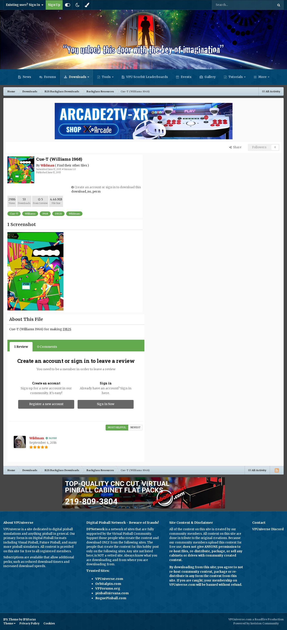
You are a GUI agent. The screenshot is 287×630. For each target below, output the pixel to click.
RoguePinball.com (110, 598)
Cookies (49, 623)
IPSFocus (29, 619)
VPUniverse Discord (268, 529)
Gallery (210, 77)
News (26, 77)
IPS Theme (10, 619)
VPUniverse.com (109, 579)
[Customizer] (67, 5)
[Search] (278, 5)
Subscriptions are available (23, 557)
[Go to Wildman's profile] (20, 442)
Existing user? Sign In (23, 5)
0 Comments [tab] (47, 347)
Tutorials (235, 77)
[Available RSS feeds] (277, 470)
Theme (8, 623)
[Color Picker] (87, 5)
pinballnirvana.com (112, 593)
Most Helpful (117, 427)
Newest (135, 427)
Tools (106, 77)
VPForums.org (107, 588)
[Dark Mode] (77, 5)
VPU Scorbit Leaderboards (147, 77)
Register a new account (46, 404)
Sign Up (54, 5)
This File (262, 5)
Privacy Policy (29, 623)
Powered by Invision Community (256, 623)
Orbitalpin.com (108, 584)
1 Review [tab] (21, 347)
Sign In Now (105, 404)
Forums (49, 77)
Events (185, 77)
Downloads (77, 77)
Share (236, 147)
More (262, 77)
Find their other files (72, 165)
